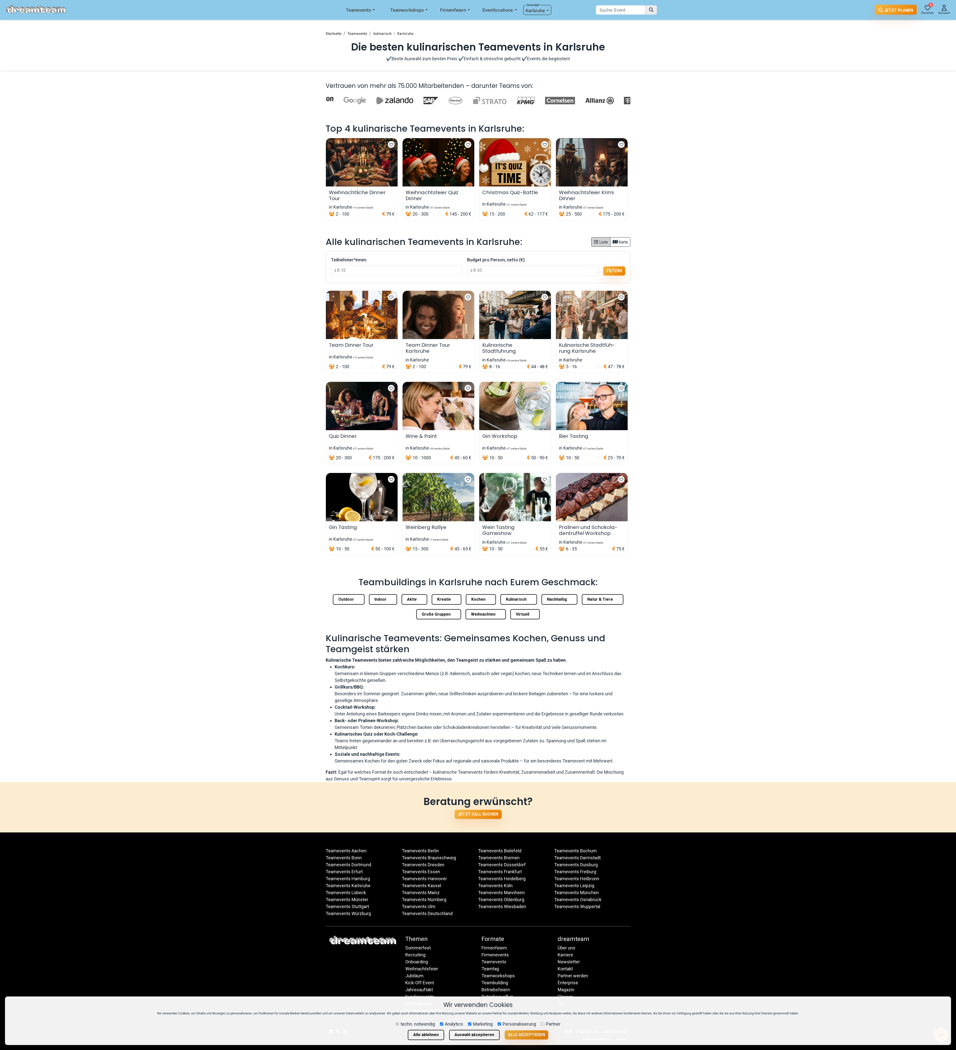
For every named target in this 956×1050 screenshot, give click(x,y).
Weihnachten (483, 614)
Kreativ (444, 599)
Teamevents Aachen (346, 850)
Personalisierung (519, 1024)
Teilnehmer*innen (348, 259)
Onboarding (416, 961)
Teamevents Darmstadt (577, 857)
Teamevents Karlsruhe (348, 885)
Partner (553, 1024)
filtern (614, 270)
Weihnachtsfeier (421, 968)
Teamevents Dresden (423, 864)
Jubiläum (414, 975)
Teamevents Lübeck (346, 892)
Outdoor (346, 599)
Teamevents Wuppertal (577, 906)
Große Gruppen (437, 614)
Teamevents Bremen (499, 857)
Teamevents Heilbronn (576, 878)
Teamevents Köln (495, 885)
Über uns (566, 947)
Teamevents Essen (421, 871)
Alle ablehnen (426, 1034)
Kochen (478, 599)
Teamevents (358, 10)
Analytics (454, 1024)
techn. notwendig (418, 1024)
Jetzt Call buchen (478, 814)
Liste (603, 242)
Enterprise (568, 982)
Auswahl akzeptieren (474, 1034)
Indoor (381, 599)
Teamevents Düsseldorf (502, 864)
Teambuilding (494, 982)
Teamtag (490, 968)
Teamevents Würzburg (348, 913)
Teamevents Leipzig (574, 885)
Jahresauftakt (419, 989)
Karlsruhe (535, 10)
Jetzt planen (898, 10)
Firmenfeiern (453, 10)
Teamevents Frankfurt (500, 871)
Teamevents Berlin (420, 850)
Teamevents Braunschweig (429, 857)
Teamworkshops (407, 10)
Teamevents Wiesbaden (502, 906)
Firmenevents (495, 954)
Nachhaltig (557, 599)
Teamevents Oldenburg (501, 899)
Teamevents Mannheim (501, 892)
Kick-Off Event (419, 982)
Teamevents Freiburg (575, 871)
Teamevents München (576, 892)
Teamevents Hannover (424, 878)
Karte (623, 242)
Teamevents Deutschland (427, 913)
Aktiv (412, 599)
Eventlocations (497, 10)
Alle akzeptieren (526, 1034)
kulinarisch (382, 34)
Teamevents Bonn (344, 857)
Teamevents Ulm (418, 906)
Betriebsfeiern (495, 989)
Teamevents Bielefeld (499, 850)
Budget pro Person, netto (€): (496, 259)
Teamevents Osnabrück (577, 899)
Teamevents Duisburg (576, 864)
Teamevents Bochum (575, 850)
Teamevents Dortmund (348, 864)
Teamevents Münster (347, 899)
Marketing (483, 1024)
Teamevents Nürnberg (424, 899)
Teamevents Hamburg (348, 878)
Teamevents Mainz (421, 892)
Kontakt (565, 968)
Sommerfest (418, 947)
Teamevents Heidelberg (502, 878)
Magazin (566, 989)
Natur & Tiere (600, 599)
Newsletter (569, 961)
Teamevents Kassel (421, 885)
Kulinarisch (517, 599)
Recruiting (415, 954)
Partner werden (573, 975)
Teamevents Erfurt (344, 871)
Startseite (333, 34)
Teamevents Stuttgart (347, 906)
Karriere (565, 954)
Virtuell (523, 614)
